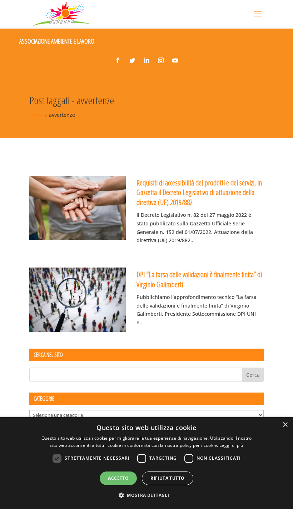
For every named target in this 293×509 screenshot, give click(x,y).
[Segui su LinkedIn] (146, 60)
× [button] (285, 425)
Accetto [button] (118, 478)
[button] (146, 495)
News (36, 114)
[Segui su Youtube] (175, 60)
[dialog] (146, 463)
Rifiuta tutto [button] (167, 478)
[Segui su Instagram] (161, 60)
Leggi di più (231, 445)
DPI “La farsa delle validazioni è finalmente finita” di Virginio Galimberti (199, 279)
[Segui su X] (132, 60)
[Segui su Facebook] (118, 60)
